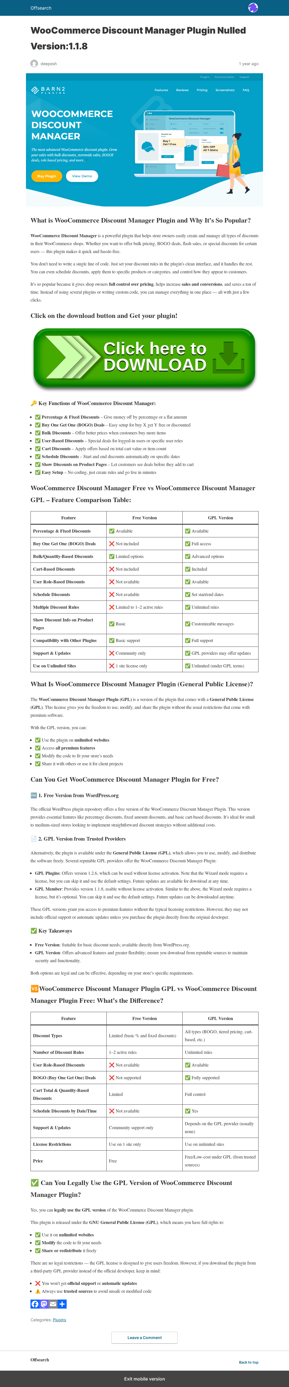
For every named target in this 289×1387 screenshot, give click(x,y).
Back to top (249, 1362)
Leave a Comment (145, 1337)
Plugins (59, 1319)
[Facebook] (35, 1307)
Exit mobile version (144, 1379)
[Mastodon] (44, 1307)
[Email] (53, 1307)
